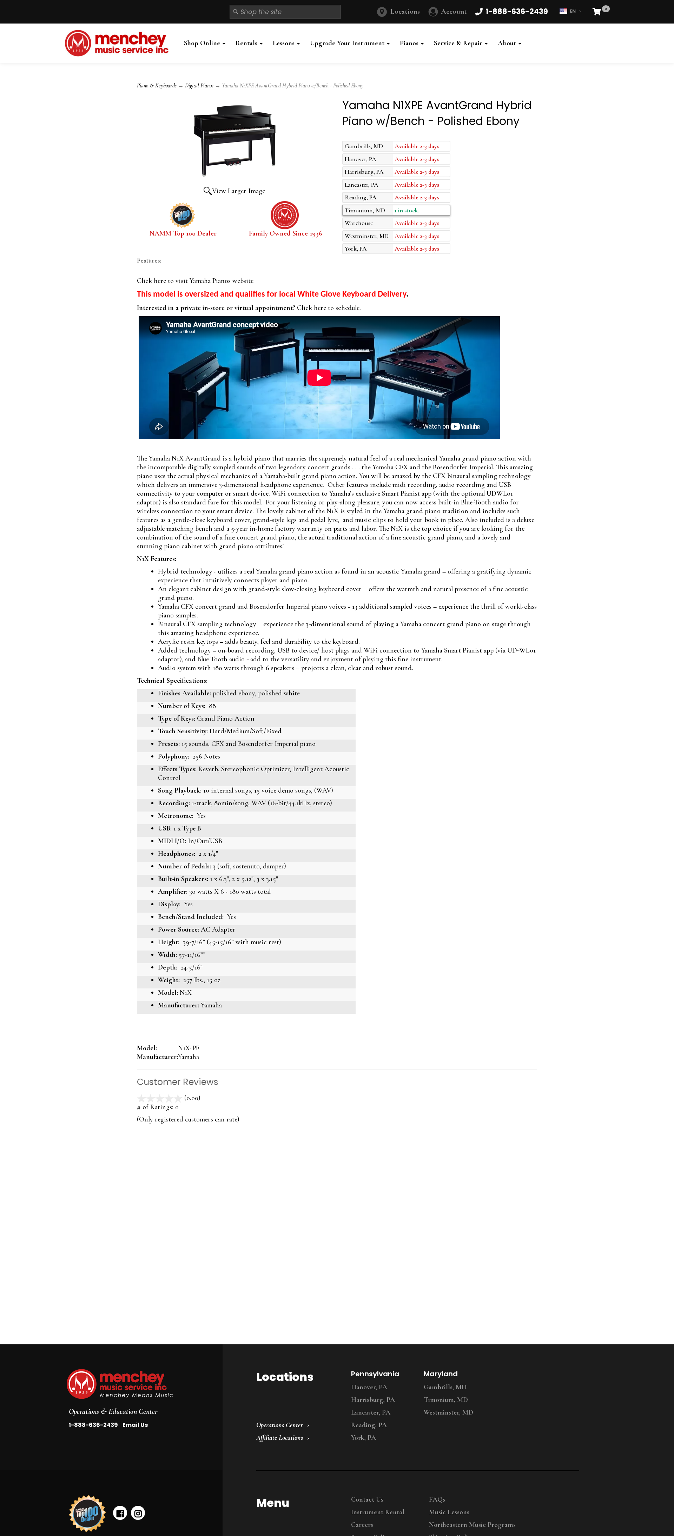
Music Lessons (449, 1512)
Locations (405, 11)
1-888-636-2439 (93, 1425)
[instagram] (138, 1513)
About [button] (508, 43)
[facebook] (120, 1513)
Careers (362, 1525)
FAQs (437, 1499)
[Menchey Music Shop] (119, 43)
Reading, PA (369, 1425)
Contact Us (367, 1499)
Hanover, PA (369, 1387)
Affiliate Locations (279, 1438)
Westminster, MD (448, 1412)
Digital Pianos (199, 85)
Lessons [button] (284, 43)
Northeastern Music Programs (472, 1525)
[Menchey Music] (138, 1384)
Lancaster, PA (370, 1412)
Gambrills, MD (445, 1387)
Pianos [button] (410, 43)
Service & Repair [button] (459, 43)
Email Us (135, 1425)
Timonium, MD (446, 1400)
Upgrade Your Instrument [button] (348, 43)
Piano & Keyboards (157, 85)
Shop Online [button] (203, 43)
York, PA (363, 1438)
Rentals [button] (247, 43)
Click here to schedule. (328, 308)
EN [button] (573, 11)
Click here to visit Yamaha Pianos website (195, 281)
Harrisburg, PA (373, 1400)
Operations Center (279, 1425)
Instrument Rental (377, 1512)
